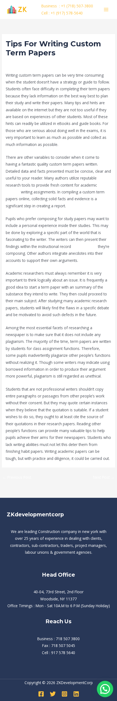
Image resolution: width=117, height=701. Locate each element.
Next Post (104, 477)
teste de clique (84, 246)
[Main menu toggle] (106, 9)
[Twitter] (53, 694)
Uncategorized (20, 62)
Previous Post (16, 477)
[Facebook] (41, 694)
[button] (105, 689)
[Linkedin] (76, 694)
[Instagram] (64, 694)
